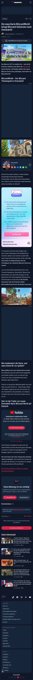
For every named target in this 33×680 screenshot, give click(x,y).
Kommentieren (24, 497)
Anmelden (28, 516)
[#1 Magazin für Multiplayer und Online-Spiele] (16, 2)
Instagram (6, 635)
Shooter (13, 164)
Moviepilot (6, 670)
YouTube (5, 641)
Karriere (5, 622)
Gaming (4, 19)
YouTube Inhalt (18, 441)
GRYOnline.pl (6, 662)
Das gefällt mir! (11, 497)
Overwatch (26, 66)
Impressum (6, 608)
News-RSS (5, 643)
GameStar (5, 654)
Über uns (5, 606)
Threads (5, 638)
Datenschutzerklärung (16, 436)
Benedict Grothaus (9, 34)
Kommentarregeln (18, 509)
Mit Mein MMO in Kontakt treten (11, 619)
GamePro (5, 657)
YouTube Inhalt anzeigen (16, 427)
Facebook (5, 633)
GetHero (5, 659)
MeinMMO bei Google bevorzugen (18, 40)
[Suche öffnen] (30, 2)
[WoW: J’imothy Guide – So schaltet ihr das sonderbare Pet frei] (7, 562)
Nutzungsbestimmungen (9, 611)
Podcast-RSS (6, 646)
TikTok (4, 630)
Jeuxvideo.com (7, 665)
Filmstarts (5, 667)
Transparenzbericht (8, 616)
